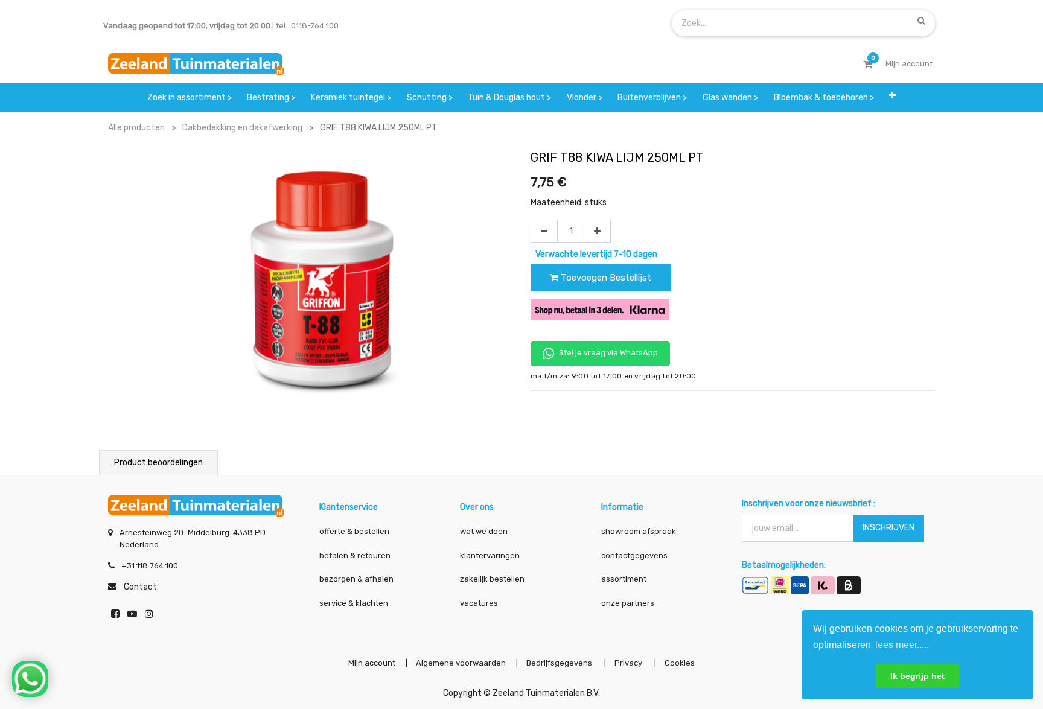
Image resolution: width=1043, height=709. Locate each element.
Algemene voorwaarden (461, 662)
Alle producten (136, 127)
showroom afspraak (638, 531)
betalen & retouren (355, 555)
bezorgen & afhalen (356, 578)
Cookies (680, 662)
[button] (892, 97)
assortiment (623, 578)
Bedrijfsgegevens (560, 662)
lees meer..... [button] (902, 645)
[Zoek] (921, 20)
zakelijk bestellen (492, 578)
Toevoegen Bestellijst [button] (604, 277)
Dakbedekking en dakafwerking (242, 127)
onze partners (627, 603)
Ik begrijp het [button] (917, 676)
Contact (140, 587)
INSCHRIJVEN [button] (888, 528)
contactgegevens (634, 555)
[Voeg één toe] (597, 231)
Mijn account (371, 662)
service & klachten (353, 603)
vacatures (479, 603)
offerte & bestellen (355, 531)
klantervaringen (490, 555)
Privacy (629, 662)
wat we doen (484, 531)
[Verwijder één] (544, 231)
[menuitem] (189, 97)
